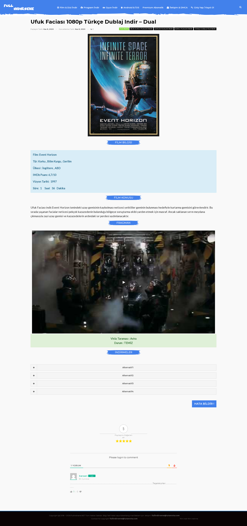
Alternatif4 (128, 391)
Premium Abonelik (153, 7)
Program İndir (91, 7)
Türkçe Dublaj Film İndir (205, 29)
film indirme (193, 519)
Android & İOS (131, 7)
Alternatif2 (128, 375)
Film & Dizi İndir (68, 7)
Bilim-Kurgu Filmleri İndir (141, 29)
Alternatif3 (128, 383)
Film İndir (124, 29)
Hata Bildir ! (204, 403)
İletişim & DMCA (179, 7)
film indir (183, 519)
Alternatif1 (127, 367)
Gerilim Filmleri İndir (164, 29)
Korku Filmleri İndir (183, 29)
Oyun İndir (111, 7)
